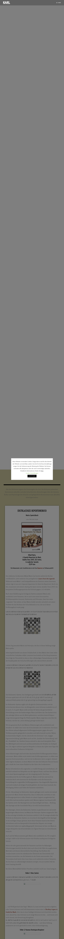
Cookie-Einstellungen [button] (32, 473)
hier (42, 471)
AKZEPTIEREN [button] (32, 476)
